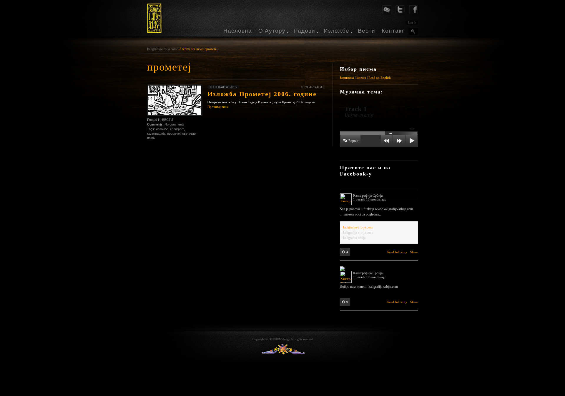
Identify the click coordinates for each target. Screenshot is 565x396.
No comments (174, 124)
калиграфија (156, 133)
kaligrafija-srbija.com (162, 49)
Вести (366, 31)
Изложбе (336, 31)
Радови (304, 31)
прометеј (173, 133)
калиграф (177, 129)
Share (414, 252)
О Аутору (271, 31)
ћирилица (347, 77)
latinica (361, 77)
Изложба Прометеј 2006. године (262, 94)
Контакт (393, 31)
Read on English (379, 77)
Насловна (237, 31)
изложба (162, 129)
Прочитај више (218, 106)
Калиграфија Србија (368, 195)
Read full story (397, 252)
